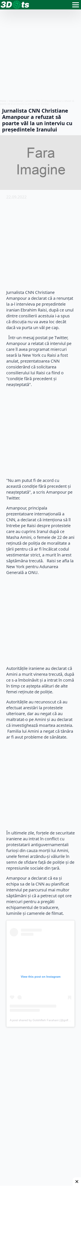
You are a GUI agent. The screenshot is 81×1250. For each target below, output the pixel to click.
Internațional (16, 100)
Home (3, 100)
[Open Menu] (75, 4)
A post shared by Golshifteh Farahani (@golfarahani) (44, 1020)
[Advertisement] (40, 54)
